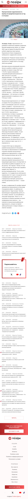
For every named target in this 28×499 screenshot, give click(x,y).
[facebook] (8, 274)
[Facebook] (15, 213)
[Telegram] (13, 213)
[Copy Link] (18, 213)
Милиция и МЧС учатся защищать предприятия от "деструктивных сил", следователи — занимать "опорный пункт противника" (13, 330)
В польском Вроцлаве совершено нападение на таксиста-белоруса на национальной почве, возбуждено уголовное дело (13, 338)
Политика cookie (14, 454)
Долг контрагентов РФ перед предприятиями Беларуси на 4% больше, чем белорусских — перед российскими (13, 368)
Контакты (14, 451)
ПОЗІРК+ (14, 449)
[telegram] (5, 274)
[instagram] (14, 274)
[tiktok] (20, 274)
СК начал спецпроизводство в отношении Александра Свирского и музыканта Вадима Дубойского (12, 246)
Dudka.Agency (16, 496)
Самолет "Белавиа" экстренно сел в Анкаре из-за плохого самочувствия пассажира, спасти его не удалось (13, 384)
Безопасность (14, 479)
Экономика (21, 6)
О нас (14, 446)
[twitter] (11, 274)
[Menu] (26, 2)
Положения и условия (14, 459)
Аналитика (14, 477)
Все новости (6, 6)
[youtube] (17, 274)
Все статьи (14, 482)
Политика (14, 6)
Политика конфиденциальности (14, 456)
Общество (14, 474)
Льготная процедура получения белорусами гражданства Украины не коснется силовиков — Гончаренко (13, 307)
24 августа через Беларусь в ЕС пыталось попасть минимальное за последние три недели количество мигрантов (13, 403)
